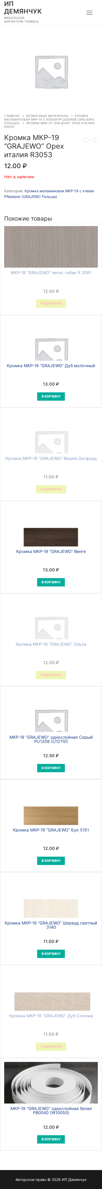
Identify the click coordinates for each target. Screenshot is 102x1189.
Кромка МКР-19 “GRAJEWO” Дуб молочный (51, 365)
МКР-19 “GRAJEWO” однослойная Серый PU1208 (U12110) (51, 739)
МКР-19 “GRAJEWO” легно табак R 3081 (51, 272)
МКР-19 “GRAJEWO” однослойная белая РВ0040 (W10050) (51, 1110)
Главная (12, 116)
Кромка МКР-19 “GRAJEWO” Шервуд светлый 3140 (51, 925)
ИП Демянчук (23, 7)
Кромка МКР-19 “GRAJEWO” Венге (51, 551)
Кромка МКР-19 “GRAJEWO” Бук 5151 (51, 830)
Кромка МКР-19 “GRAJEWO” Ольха (51, 644)
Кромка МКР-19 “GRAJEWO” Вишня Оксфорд (51, 458)
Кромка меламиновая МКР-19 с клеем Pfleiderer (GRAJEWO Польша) (49, 119)
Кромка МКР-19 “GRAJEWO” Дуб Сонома (51, 1015)
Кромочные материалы (47, 116)
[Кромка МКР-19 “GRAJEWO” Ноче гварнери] (86, 139)
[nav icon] (89, 12)
